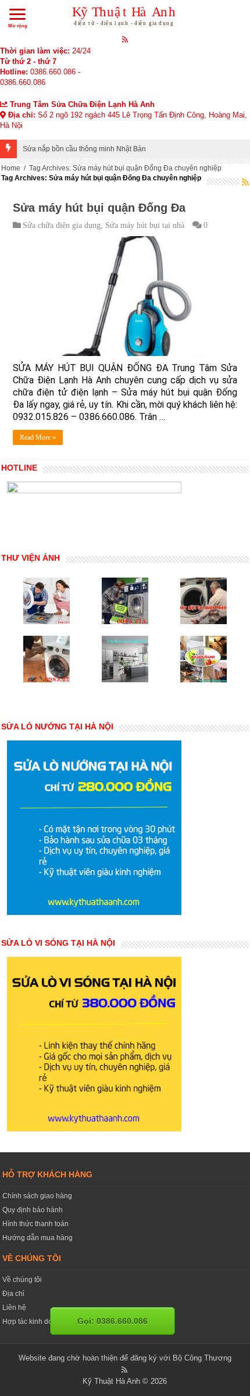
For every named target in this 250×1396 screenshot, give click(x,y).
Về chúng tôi (22, 1280)
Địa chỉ (13, 1294)
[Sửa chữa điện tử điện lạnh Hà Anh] (125, 14)
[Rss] (125, 39)
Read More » (38, 437)
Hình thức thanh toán (35, 1224)
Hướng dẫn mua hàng (37, 1238)
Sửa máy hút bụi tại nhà (144, 225)
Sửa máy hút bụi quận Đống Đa (99, 207)
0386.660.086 (53, 71)
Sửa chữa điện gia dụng (62, 225)
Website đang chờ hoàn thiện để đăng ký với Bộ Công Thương (125, 1358)
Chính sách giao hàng (37, 1196)
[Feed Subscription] (245, 182)
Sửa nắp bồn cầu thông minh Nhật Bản (84, 149)
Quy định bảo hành (32, 1210)
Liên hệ (14, 1308)
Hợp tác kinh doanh (33, 1321)
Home (10, 168)
